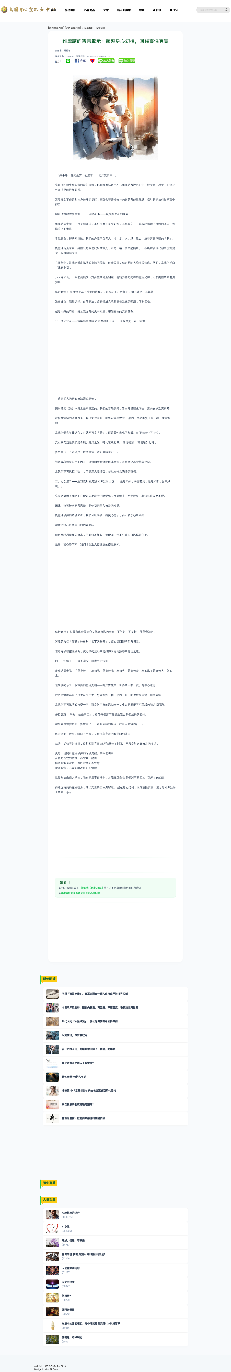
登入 (176, 10)
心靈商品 (89, 10)
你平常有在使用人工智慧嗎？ (78, 1063)
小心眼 (66, 1226)
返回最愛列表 (73, 28)
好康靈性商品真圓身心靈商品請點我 (80, 892)
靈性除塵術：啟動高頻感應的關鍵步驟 (83, 1118)
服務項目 (70, 10)
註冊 (158, 10)
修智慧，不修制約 (72, 1337)
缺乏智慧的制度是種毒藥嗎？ (78, 1104)
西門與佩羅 (68, 1309)
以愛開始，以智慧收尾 (74, 1035)
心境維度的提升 (71, 1213)
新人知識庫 (124, 10)
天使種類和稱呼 (71, 1268)
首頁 (53, 10)
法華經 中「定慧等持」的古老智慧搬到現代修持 (89, 1090)
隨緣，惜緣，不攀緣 (73, 1240)
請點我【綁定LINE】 (92, 887)
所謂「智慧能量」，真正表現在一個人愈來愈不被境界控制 (95, 993)
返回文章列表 (56, 28)
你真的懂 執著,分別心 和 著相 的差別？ (84, 1254)
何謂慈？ (67, 1296)
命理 (142, 10)
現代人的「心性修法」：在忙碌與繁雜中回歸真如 (90, 1021)
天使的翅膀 (68, 1282)
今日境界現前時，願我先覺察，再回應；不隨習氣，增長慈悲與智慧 (100, 1007)
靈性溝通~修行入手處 (74, 1076)
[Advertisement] (115, 357)
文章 (106, 10)
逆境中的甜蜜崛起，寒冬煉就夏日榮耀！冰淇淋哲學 (91, 1323)
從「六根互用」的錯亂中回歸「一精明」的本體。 (90, 1049)
